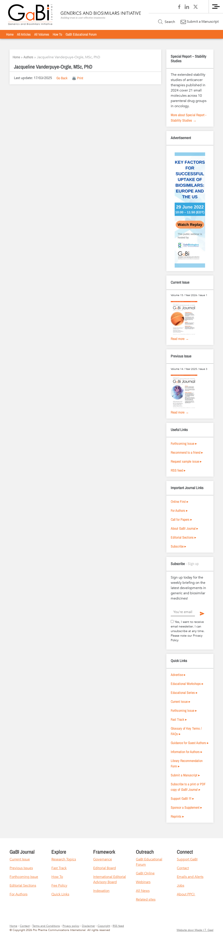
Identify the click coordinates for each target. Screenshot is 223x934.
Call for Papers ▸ (181, 519)
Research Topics (63, 859)
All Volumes (41, 34)
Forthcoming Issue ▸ (184, 443)
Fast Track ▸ (179, 719)
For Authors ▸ (179, 510)
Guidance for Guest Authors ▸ (190, 742)
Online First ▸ (179, 501)
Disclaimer (88, 926)
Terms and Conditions (46, 926)
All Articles (24, 34)
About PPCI (186, 894)
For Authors (18, 894)
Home (10, 34)
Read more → (180, 338)
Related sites (145, 899)
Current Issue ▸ (180, 701)
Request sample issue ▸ (186, 461)
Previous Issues (21, 868)
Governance (102, 859)
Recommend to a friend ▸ (187, 452)
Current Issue (20, 859)
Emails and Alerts (190, 876)
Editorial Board (104, 868)
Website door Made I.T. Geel (195, 930)
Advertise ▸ (178, 674)
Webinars (143, 882)
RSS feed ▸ (178, 470)
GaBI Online (145, 873)
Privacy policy (71, 926)
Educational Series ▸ (184, 692)
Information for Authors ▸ (186, 751)
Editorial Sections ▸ (183, 537)
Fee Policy (59, 885)
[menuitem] (9, 34)
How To (57, 34)
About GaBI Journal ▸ (184, 528)
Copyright (104, 926)
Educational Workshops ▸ (187, 683)
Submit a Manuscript (202, 21)
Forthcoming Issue (24, 876)
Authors (28, 57)
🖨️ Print (77, 78)
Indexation (101, 890)
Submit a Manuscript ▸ (185, 775)
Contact (183, 868)
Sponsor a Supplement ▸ (186, 807)
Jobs (180, 885)
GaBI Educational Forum (81, 34)
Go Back (62, 78)
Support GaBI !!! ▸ (182, 798)
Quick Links (60, 894)
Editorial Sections (23, 885)
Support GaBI (187, 859)
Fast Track (59, 868)
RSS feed (118, 926)
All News (143, 890)
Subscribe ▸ (178, 546)
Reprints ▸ (177, 816)
